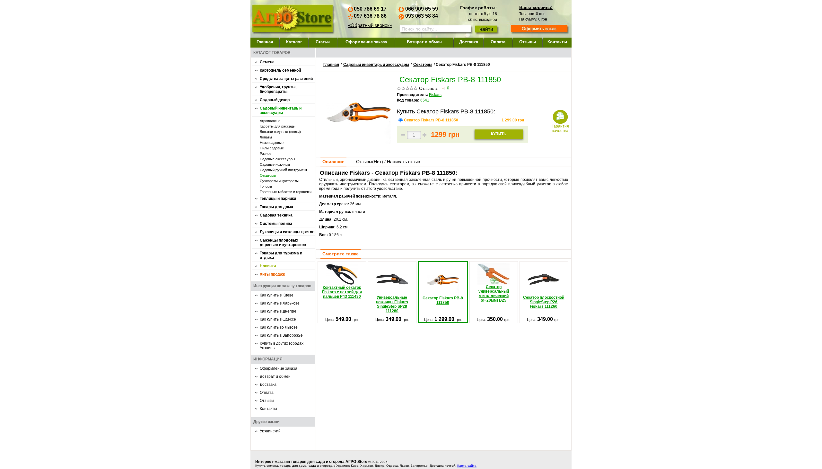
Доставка (468, 42)
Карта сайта (467, 465)
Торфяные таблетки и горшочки (285, 192)
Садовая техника (276, 215)
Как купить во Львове (279, 327)
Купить (498, 134)
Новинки (268, 266)
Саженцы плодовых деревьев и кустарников (283, 242)
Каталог (294, 42)
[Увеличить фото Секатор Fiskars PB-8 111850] (359, 142)
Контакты (557, 42)
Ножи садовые (272, 143)
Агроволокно (270, 121)
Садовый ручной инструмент (283, 170)
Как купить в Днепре (278, 311)
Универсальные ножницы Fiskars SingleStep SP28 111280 (392, 304)
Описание (333, 161)
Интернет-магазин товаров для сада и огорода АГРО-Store (311, 461)
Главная (265, 42)
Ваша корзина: (536, 7)
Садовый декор (275, 100)
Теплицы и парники (278, 198)
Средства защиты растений (286, 78)
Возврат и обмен (424, 42)
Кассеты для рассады (277, 126)
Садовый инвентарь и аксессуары (281, 110)
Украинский (270, 431)
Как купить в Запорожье (281, 335)
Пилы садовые (272, 148)
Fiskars (435, 95)
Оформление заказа (366, 42)
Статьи (323, 42)
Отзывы (527, 42)
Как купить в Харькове (280, 303)
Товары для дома (276, 207)
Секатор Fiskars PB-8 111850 (431, 120)
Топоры (266, 186)
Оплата (498, 42)
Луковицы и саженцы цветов (287, 232)
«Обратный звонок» (370, 25)
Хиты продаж (272, 274)
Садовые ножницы (275, 164)
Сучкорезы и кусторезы (279, 181)
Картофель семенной (280, 70)
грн (513, 120)
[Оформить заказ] (539, 29)
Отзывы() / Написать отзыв (388, 161)
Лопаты (266, 137)
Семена (267, 62)
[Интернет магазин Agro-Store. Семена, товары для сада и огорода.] (292, 17)
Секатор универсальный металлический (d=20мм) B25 (493, 294)
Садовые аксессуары (277, 159)
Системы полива (276, 223)
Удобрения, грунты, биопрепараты (278, 89)
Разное (265, 153)
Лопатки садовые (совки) (280, 132)
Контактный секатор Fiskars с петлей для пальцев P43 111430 (342, 292)
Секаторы (268, 175)
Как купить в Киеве (276, 295)
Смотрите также (340, 253)
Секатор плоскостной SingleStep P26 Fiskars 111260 (543, 302)
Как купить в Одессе (278, 319)
